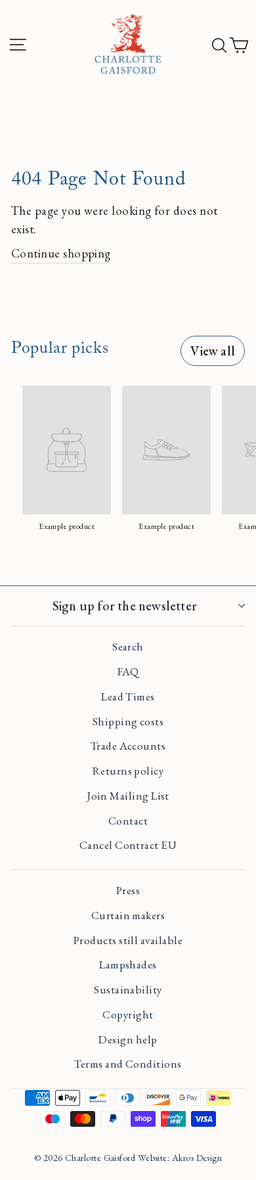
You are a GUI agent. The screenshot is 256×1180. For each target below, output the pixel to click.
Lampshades (128, 964)
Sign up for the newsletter (125, 605)
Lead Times (128, 696)
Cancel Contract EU (128, 845)
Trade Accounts (128, 745)
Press (128, 890)
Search (128, 646)
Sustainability (127, 989)
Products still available (128, 940)
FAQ (128, 671)
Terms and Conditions (127, 1063)
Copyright (127, 1014)
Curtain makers (128, 915)
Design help (127, 1039)
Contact (128, 820)
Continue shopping (61, 253)
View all (212, 350)
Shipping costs (128, 721)
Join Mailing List (128, 795)
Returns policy (128, 770)
